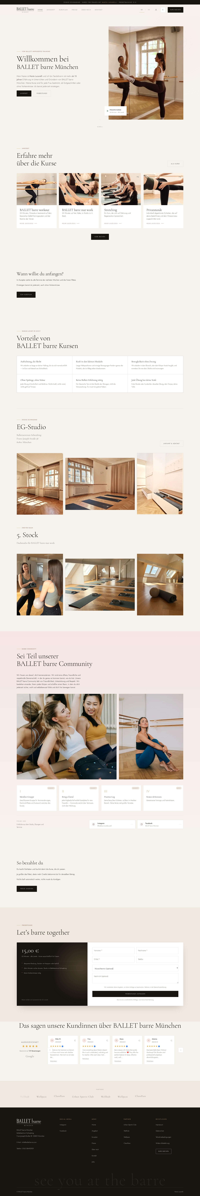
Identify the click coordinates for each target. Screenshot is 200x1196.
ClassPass (127, 1143)
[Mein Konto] (156, 9)
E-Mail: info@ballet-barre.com (26, 1142)
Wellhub (85, 1096)
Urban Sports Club (63, 1096)
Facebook (63, 1131)
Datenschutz (160, 1131)
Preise (75, 10)
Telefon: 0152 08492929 (25, 1148)
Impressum (159, 1125)
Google (30, 1056)
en (149, 10)
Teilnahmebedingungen (163, 1137)
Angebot (51, 10)
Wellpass (22, 1096)
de (142, 10)
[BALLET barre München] (25, 9)
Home (40, 10)
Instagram (63, 1125)
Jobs (93, 1162)
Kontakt (99, 10)
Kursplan (63, 10)
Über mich (86, 10)
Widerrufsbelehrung (162, 1143)
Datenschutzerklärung (160, 987)
